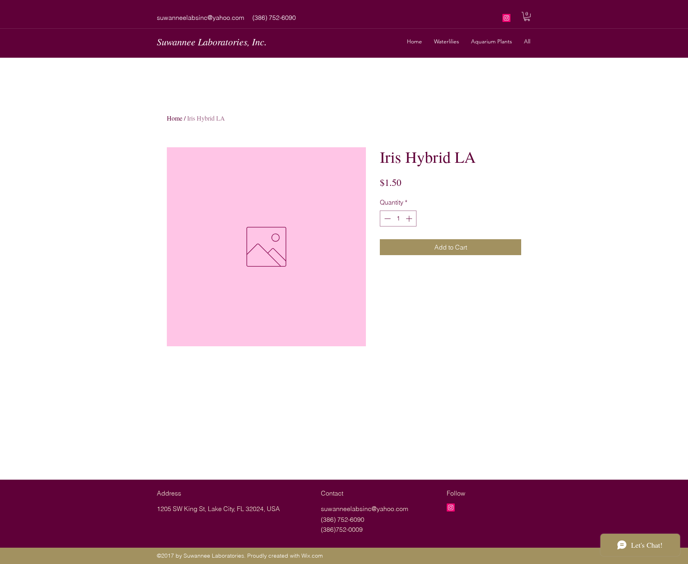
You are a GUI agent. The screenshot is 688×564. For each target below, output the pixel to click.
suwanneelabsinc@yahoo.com (200, 17)
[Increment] (409, 218)
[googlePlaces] (506, 18)
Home (174, 118)
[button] (527, 16)
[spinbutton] (398, 218)
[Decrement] (386, 218)
